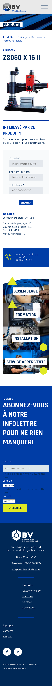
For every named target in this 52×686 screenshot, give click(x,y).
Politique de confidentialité (15, 668)
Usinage (23, 37)
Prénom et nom (19, 171)
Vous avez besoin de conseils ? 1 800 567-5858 (26, 257)
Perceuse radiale (12, 40)
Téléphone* (16, 185)
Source (7, 496)
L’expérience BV (31, 590)
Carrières (8, 631)
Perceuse (36, 37)
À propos (8, 625)
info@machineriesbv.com (26, 569)
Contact (27, 602)
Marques (27, 596)
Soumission (28, 607)
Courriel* (14, 158)
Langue (7, 480)
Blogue (7, 636)
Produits (27, 585)
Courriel (7, 461)
